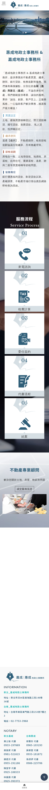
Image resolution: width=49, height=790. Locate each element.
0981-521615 (12, 754)
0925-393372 (12, 781)
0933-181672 (34, 754)
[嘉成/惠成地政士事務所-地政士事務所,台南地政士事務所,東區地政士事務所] (24, 5)
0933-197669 (12, 745)
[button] (23, 32)
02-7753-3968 (19, 721)
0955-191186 (12, 763)
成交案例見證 (24, 489)
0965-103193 (34, 745)
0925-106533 (12, 772)
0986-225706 (34, 763)
